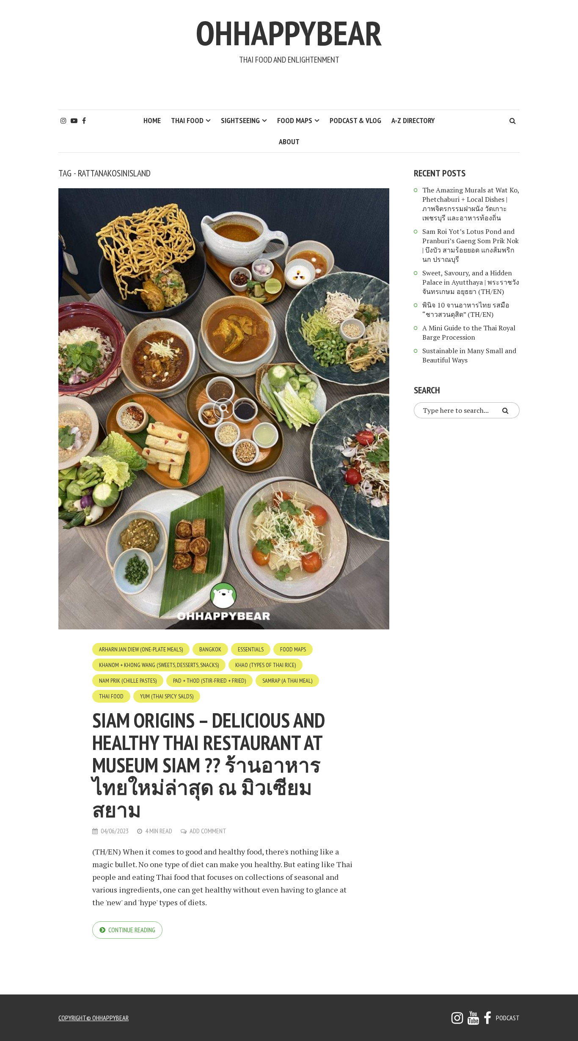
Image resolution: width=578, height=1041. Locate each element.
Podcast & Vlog (355, 120)
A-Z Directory (413, 120)
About (289, 141)
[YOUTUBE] (473, 1020)
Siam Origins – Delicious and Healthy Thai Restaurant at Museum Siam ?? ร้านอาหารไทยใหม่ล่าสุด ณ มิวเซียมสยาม (208, 765)
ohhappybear (289, 33)
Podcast (508, 1018)
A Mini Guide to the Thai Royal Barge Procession (468, 332)
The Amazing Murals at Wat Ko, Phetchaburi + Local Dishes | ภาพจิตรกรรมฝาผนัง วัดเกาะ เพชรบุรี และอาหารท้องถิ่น (470, 203)
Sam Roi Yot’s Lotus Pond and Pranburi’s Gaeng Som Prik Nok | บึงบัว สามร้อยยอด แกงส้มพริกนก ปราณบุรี (470, 245)
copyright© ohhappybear (93, 1018)
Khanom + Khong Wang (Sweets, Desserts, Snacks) (159, 665)
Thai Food (187, 120)
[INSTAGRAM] (457, 1020)
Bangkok (210, 649)
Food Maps (294, 120)
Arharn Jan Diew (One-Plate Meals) (141, 649)
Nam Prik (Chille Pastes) (128, 680)
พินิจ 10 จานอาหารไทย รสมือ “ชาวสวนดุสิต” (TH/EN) (465, 309)
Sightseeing (240, 120)
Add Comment (208, 831)
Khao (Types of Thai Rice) (265, 665)
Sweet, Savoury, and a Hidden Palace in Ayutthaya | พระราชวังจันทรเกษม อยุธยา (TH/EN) (470, 282)
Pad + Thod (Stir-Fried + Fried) (209, 680)
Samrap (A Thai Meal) (287, 680)
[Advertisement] (289, 87)
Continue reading (131, 930)
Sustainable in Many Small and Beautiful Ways (469, 355)
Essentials (251, 649)
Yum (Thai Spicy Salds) (166, 696)
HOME (152, 120)
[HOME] (487, 1020)
